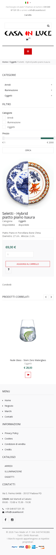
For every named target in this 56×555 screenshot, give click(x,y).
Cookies (9, 438)
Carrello (28, 15)
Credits (8, 449)
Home (5, 62)
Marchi (8, 411)
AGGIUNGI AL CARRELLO (28, 264)
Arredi (8, 84)
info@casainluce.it (14, 512)
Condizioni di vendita (15, 444)
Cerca (28, 150)
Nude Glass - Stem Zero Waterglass (28, 360)
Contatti (9, 416)
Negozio (9, 405)
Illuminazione (11, 90)
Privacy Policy (11, 433)
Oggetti (13, 62)
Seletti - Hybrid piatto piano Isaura (18, 215)
